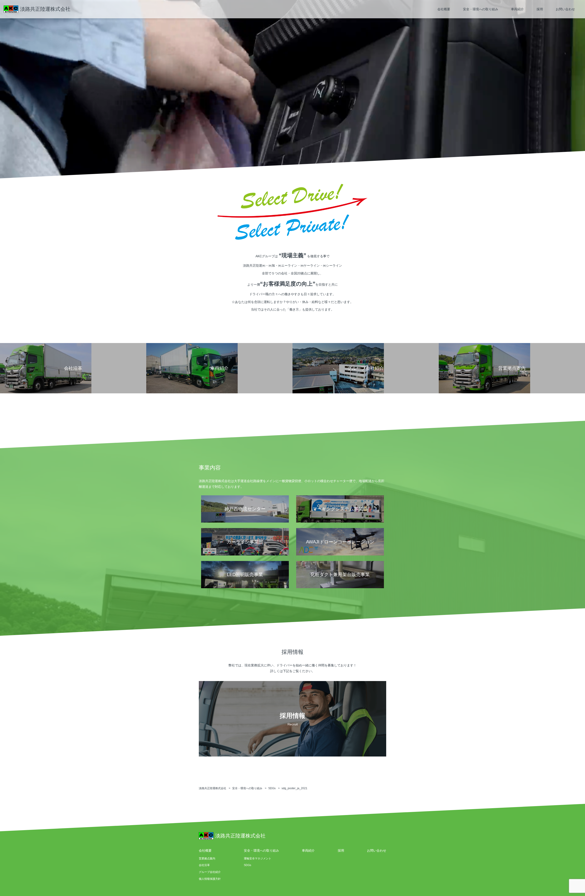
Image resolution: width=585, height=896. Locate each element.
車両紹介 (517, 9)
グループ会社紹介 (210, 872)
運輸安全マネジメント (257, 858)
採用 (540, 9)
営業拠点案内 (207, 858)
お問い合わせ (565, 9)
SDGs (247, 865)
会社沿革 (204, 865)
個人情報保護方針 (210, 878)
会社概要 (443, 9)
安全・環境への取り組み (480, 9)
